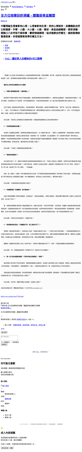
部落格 (7, 48)
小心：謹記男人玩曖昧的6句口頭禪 (23, 58)
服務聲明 (60, 424)
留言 (23, 319)
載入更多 (4, 332)
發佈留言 (4, 344)
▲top (2, 328)
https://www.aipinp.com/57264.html (12, 296)
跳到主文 (4, 21)
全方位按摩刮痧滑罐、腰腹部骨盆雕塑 (28, 15)
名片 (6, 50)
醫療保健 (17, 41)
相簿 (6, 45)
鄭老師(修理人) (6, 308)
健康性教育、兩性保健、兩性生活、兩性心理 (29, 325)
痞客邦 (19, 319)
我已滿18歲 (5, 448)
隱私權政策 (52, 424)
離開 (11, 448)
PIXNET (26, 424)
